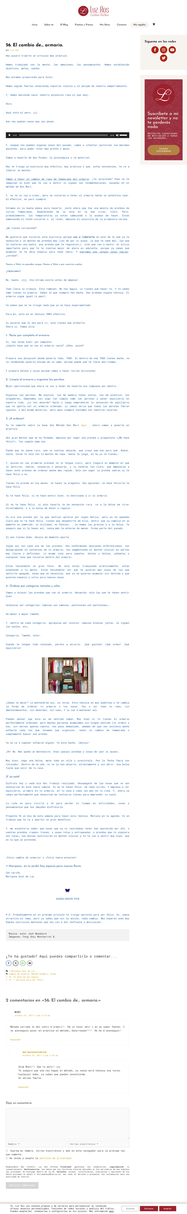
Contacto (122, 25)
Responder (15, 1039)
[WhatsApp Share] (22, 963)
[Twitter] (163, 58)
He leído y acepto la (40, 1158)
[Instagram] (163, 50)
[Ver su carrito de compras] (153, 25)
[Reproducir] (9, 135)
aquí (84, 425)
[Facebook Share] (8, 963)
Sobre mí (48, 25)
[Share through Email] (29, 963)
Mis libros (105, 25)
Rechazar (149, 1208)
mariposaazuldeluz (35, 1051)
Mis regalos (139, 25)
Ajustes (130, 1208)
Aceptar (168, 1208)
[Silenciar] (117, 135)
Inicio (34, 25)
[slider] (124, 134)
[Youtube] (172, 50)
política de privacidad (55, 1158)
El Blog (64, 25)
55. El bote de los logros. (24, 977)
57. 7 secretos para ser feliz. (26, 980)
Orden (53, 974)
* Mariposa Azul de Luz (22, 971)
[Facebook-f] (155, 50)
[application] (67, 135)
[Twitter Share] (15, 963)
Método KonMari (39, 974)
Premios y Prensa (84, 25)
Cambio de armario (19, 974)
